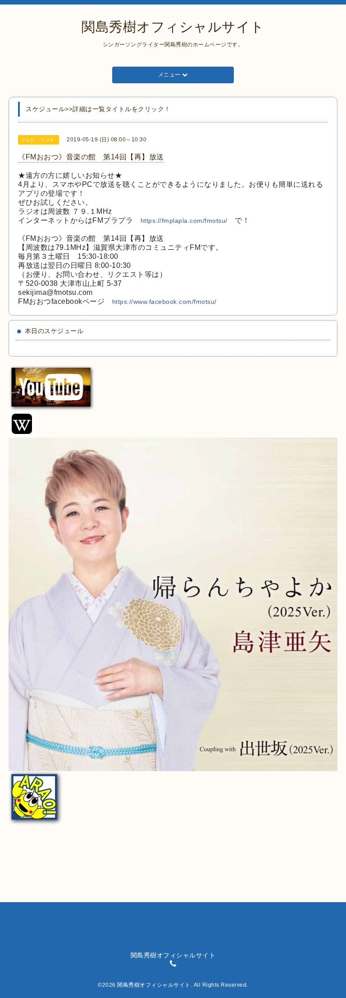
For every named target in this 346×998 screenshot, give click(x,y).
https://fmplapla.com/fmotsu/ (184, 220)
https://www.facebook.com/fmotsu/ (164, 301)
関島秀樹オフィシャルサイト (173, 26)
